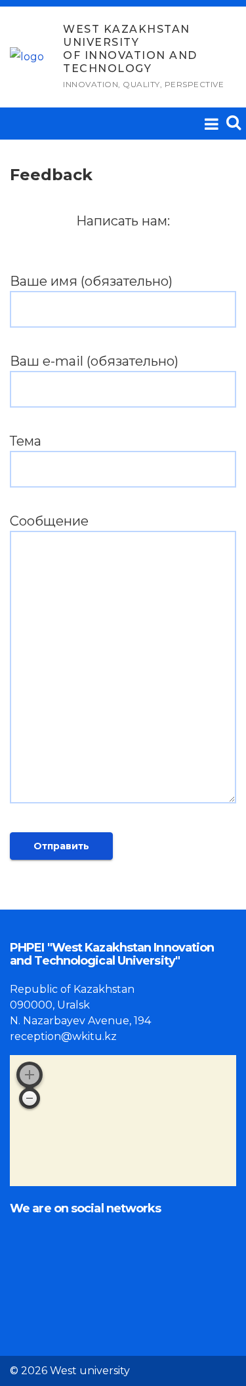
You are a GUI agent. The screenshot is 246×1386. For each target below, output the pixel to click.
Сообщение (49, 521)
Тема (25, 441)
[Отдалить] (29, 1098)
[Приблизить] (29, 1075)
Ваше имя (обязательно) (91, 281)
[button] (233, 122)
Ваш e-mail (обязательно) (94, 361)
